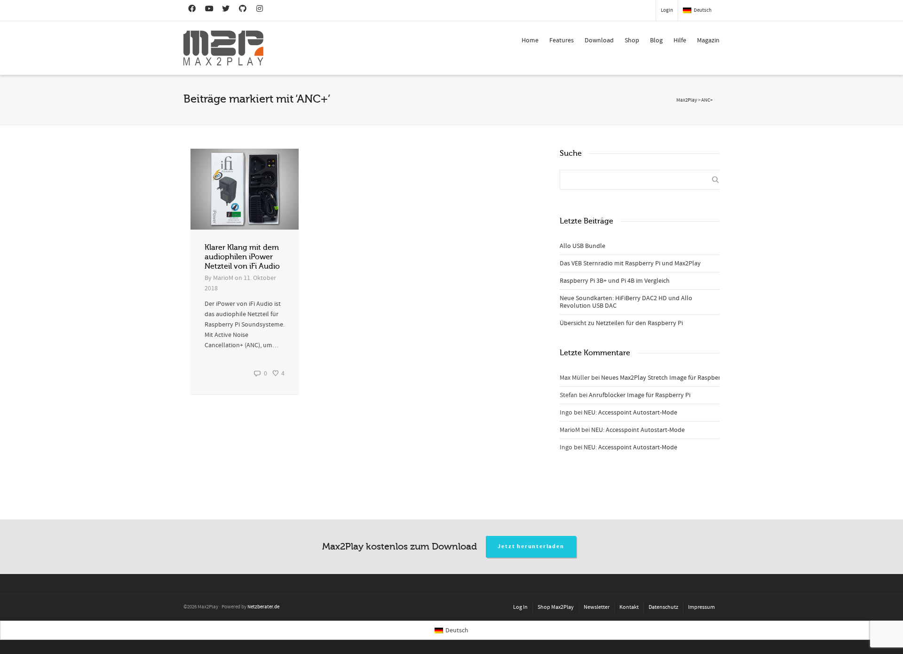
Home (530, 40)
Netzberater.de (263, 607)
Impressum (701, 607)
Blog (656, 40)
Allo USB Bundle (582, 246)
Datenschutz (663, 607)
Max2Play (686, 100)
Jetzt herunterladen (531, 546)
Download (599, 40)
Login (667, 10)
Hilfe (679, 40)
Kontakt (629, 607)
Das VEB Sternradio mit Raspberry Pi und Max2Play (630, 263)
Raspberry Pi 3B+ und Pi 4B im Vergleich (615, 281)
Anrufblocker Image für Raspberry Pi (639, 395)
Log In (520, 607)
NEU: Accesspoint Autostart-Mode (630, 412)
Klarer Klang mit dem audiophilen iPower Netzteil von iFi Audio (242, 257)
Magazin (708, 40)
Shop (632, 40)
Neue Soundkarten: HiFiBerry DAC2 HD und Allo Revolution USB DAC (626, 302)
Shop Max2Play (556, 607)
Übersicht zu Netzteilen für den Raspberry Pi (621, 323)
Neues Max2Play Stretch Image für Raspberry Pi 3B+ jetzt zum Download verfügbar (716, 378)
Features (561, 40)
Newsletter (597, 607)
